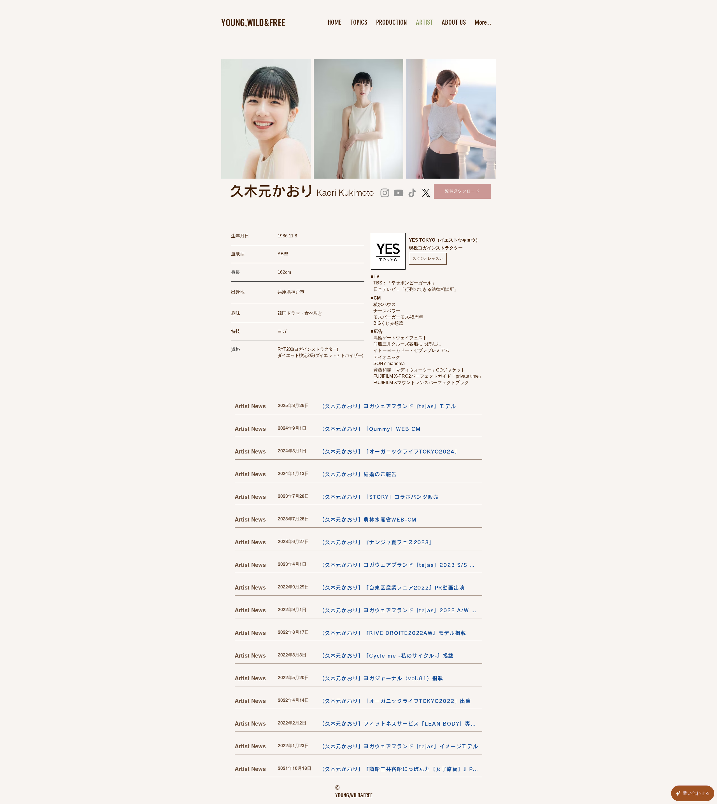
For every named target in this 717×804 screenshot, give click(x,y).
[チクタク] (412, 193)
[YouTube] (398, 193)
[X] (426, 193)
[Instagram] (385, 193)
